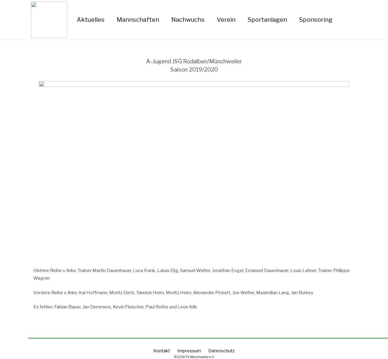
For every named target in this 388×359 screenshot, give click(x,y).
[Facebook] (359, 19)
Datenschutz (221, 351)
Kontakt (161, 351)
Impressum (189, 351)
